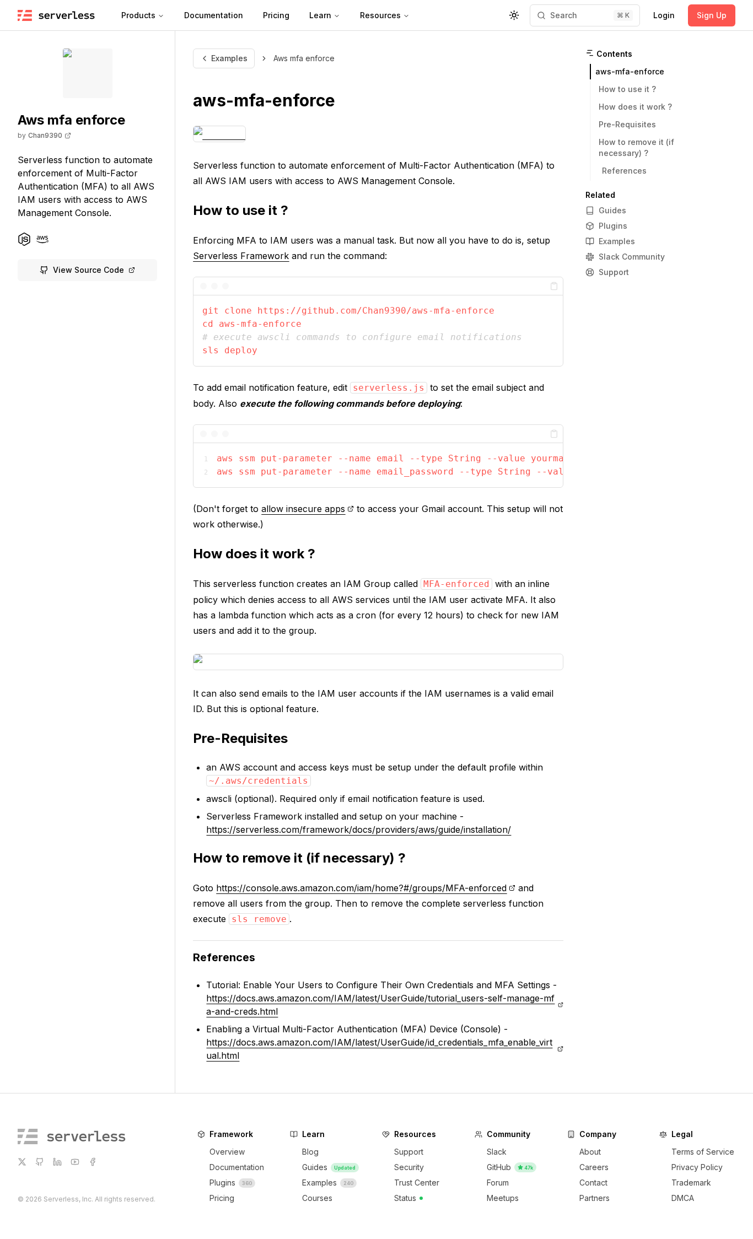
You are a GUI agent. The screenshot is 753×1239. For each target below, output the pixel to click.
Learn (320, 15)
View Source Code (88, 269)
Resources (380, 15)
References (224, 957)
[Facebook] (92, 1161)
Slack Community (632, 256)
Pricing (276, 15)
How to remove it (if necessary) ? (299, 858)
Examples (229, 58)
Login (664, 15)
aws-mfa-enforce (264, 100)
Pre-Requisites (240, 738)
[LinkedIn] (57, 1161)
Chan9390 (45, 135)
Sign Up (712, 15)
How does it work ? (254, 554)
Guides (612, 210)
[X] (22, 1161)
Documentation (213, 15)
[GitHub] (39, 1161)
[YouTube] (75, 1161)
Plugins (613, 225)
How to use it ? (240, 210)
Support (614, 272)
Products (138, 15)
